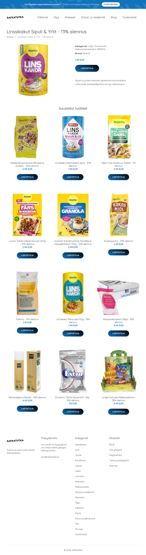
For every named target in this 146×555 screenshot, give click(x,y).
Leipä (90, 46)
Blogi (114, 17)
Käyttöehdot (115, 455)
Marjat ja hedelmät (93, 17)
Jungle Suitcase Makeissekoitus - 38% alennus (118, 399)
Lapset (78, 465)
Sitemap (113, 465)
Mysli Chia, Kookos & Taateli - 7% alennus (118, 164)
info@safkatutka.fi (50, 457)
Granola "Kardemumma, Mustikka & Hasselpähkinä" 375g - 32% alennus (73, 242)
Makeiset (70, 17)
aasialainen (80, 444)
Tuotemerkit (129, 17)
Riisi (77, 523)
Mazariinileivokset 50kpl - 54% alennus (118, 321)
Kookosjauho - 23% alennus (118, 241)
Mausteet (79, 497)
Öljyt (56, 17)
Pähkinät (42, 17)
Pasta (78, 513)
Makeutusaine (82, 486)
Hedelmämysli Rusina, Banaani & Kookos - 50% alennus (27, 164)
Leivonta (79, 476)
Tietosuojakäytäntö (119, 460)
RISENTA (101, 49)
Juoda (78, 455)
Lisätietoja (87, 68)
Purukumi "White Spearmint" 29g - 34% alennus (73, 399)
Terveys (79, 529)
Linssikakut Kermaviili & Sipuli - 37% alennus (73, 164)
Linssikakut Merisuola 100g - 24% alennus (73, 321)
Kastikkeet (80, 460)
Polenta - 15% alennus (27, 319)
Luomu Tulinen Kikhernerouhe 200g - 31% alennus (27, 242)
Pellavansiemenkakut (85, 49)
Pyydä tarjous (111, 4)
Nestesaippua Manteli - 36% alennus (27, 397)
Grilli (77, 449)
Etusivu (10, 37)
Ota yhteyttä (115, 449)
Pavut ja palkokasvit (85, 518)
